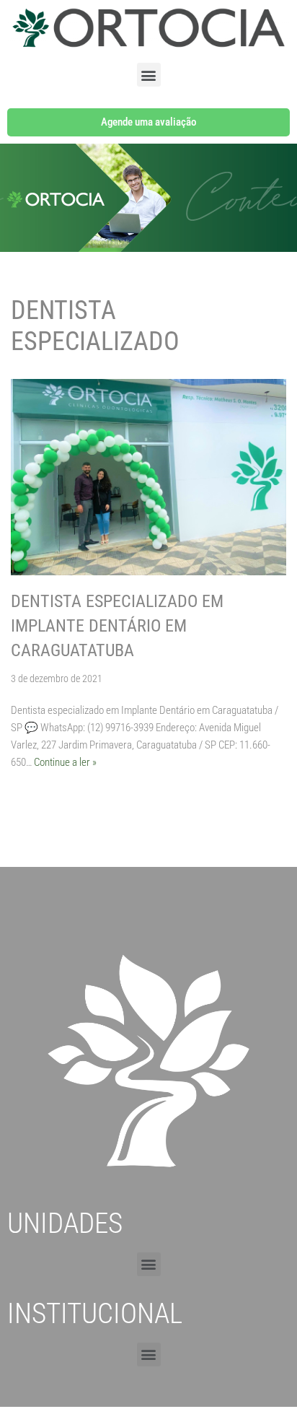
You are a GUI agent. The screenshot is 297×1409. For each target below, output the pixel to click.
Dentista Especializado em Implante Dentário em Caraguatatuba (117, 625)
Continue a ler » (65, 762)
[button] (149, 75)
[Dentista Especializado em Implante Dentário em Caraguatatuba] (148, 477)
